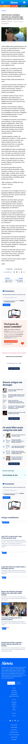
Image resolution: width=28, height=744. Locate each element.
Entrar (18, 683)
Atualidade (3, 10)
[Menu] (5, 2)
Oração (22, 6)
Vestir (14, 707)
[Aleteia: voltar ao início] (14, 2)
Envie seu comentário (14, 368)
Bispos (4, 577)
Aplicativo (14, 704)
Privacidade (14, 739)
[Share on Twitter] (19, 272)
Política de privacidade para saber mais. (14, 301)
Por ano (14, 715)
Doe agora (13, 6)
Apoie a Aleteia (14, 727)
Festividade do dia (10, 475)
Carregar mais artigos (14, 418)
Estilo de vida (14, 692)
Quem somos (14, 729)
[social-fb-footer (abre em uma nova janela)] (12, 720)
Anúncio (14, 709)
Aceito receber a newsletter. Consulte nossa (14, 301)
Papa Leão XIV (6, 522)
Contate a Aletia (14, 737)
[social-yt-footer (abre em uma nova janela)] (10, 720)
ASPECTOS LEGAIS (14, 732)
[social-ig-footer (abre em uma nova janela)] (17, 720)
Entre (20, 363)
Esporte (4, 552)
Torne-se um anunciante (14, 734)
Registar (5, 6)
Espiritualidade (14, 694)
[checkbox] (3, 300)
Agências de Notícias (18, 21)
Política (4, 628)
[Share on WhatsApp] (24, 272)
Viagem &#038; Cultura (14, 696)
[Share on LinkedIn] (16, 272)
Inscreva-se (14, 706)
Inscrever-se (6, 304)
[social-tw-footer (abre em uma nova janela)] (15, 720)
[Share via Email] (21, 272)
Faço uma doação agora (10, 341)
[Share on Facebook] (14, 272)
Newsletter (14, 702)
